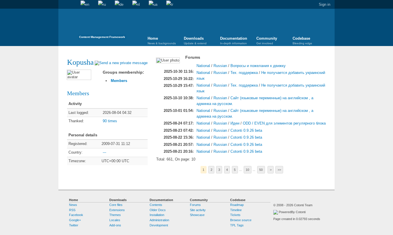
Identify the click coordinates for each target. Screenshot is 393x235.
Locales (114, 220)
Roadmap (237, 205)
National (203, 66)
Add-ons (115, 225)
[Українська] (153, 5)
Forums (195, 205)
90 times (110, 121)
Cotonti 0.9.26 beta (246, 130)
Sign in (324, 4)
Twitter (73, 225)
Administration (159, 220)
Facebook (76, 215)
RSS (72, 210)
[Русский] (102, 5)
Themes (115, 215)
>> (279, 169)
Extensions (117, 210)
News (73, 205)
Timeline (236, 210)
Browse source (240, 220)
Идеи (234, 123)
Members (119, 81)
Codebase (302, 40)
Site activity (198, 210)
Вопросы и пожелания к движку (258, 66)
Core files (116, 205)
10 (247, 169)
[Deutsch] (119, 5)
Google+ (75, 220)
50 (261, 169)
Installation (157, 215)
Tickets (235, 215)
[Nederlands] (136, 5)
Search (71, 5)
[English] (85, 5)
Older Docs (158, 210)
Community (266, 40)
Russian (220, 66)
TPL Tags (237, 225)
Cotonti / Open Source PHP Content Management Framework (102, 26)
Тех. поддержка (244, 72)
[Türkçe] (170, 5)
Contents (156, 205)
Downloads (195, 40)
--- (104, 152)
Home (62, 5)
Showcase (197, 215)
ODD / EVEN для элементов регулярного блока (284, 123)
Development (159, 225)
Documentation (233, 40)
